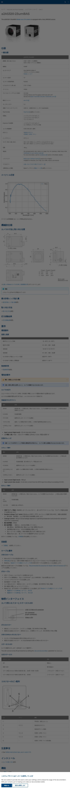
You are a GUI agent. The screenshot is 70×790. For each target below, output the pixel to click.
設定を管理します (20, 785)
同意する (6, 785)
